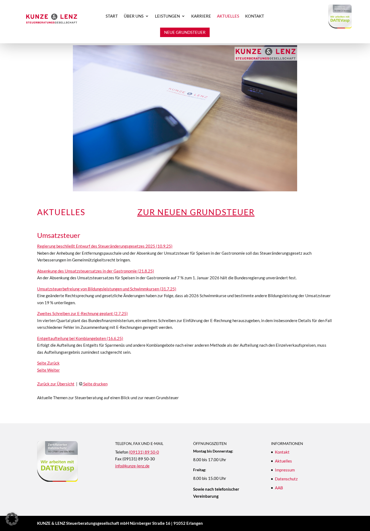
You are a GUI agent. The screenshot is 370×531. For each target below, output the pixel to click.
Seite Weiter (48, 370)
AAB (279, 487)
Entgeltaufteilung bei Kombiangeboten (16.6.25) (80, 338)
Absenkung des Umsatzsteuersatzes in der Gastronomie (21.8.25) (95, 270)
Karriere (201, 16)
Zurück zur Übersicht (55, 383)
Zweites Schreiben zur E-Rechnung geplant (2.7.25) (82, 313)
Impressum (285, 469)
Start (112, 16)
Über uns (134, 16)
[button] (12, 519)
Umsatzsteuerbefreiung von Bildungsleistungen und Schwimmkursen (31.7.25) (106, 288)
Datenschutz (286, 478)
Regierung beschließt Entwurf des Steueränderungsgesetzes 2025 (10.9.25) (105, 246)
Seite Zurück (48, 362)
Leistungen (167, 16)
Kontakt (254, 16)
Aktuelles (228, 16)
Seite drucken (95, 383)
